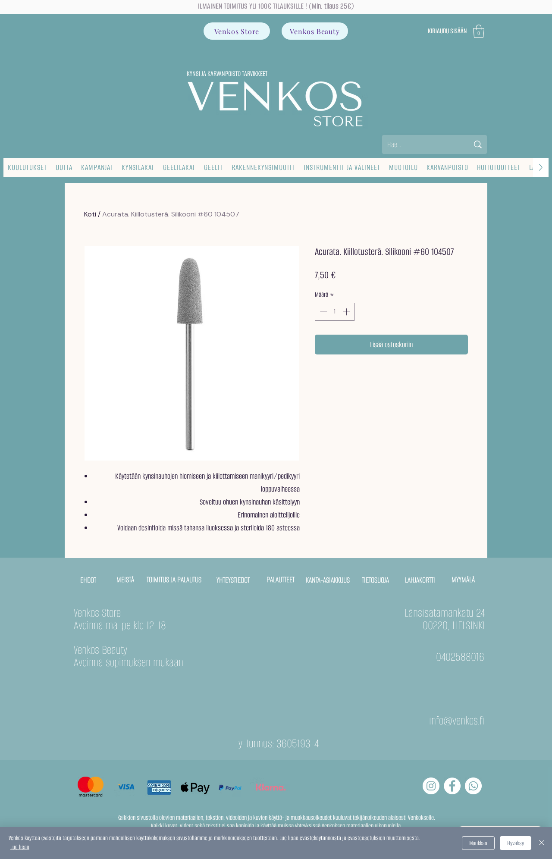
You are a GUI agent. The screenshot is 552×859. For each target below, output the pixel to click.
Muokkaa (478, 843)
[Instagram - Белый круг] (431, 785)
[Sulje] (541, 843)
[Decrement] (322, 311)
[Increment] (347, 311)
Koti (90, 214)
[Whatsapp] (473, 785)
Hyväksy (515, 843)
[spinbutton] (335, 311)
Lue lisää (19, 847)
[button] (478, 31)
